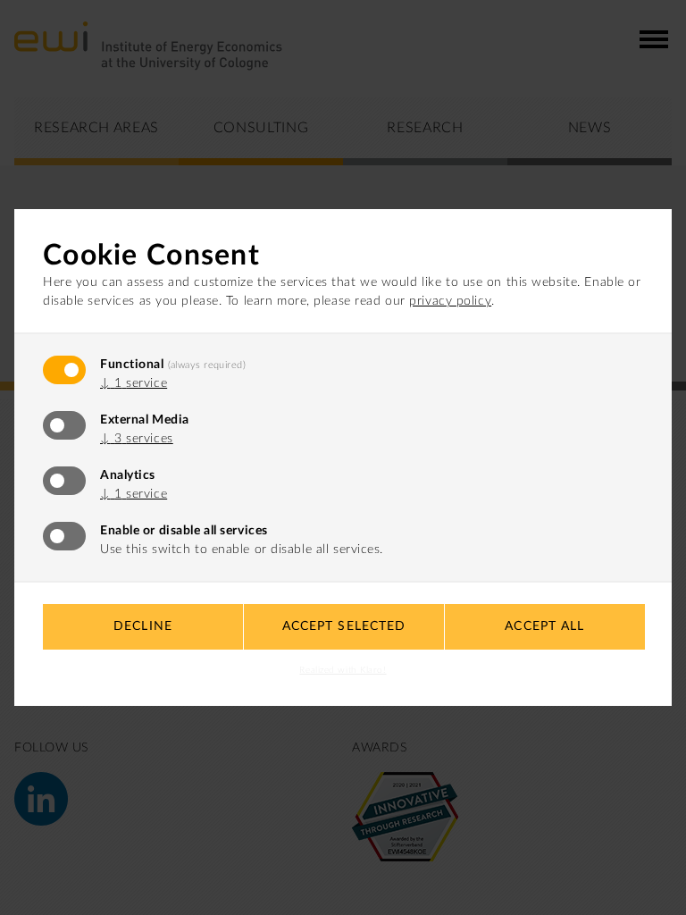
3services (136, 438)
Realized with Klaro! (342, 670)
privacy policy (450, 301)
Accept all (544, 626)
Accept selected (344, 626)
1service (133, 383)
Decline (142, 626)
